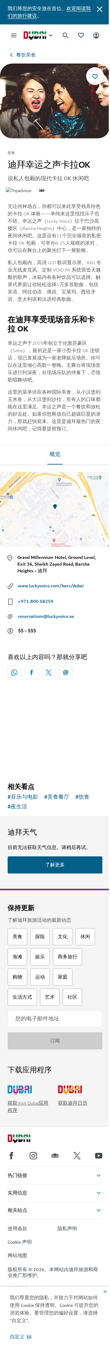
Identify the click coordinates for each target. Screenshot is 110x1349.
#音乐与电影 (23, 797)
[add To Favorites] (95, 76)
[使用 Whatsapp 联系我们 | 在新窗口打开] (14, 672)
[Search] (66, 35)
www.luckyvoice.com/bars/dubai (51, 585)
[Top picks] (81, 35)
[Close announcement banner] (99, 8)
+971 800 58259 (35, 601)
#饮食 (82, 797)
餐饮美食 (26, 55)
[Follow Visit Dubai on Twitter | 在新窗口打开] (77, 1155)
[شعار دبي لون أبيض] (26, 1139)
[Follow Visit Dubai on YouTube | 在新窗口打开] (98, 1155)
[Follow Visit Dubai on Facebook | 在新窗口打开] (11, 1155)
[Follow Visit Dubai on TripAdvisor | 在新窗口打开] (55, 1155)
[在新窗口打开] (31, 672)
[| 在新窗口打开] (33, 1155)
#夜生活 (17, 806)
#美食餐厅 (56, 797)
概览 (55, 454)
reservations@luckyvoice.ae (46, 616)
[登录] (96, 35)
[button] (20, 1337)
